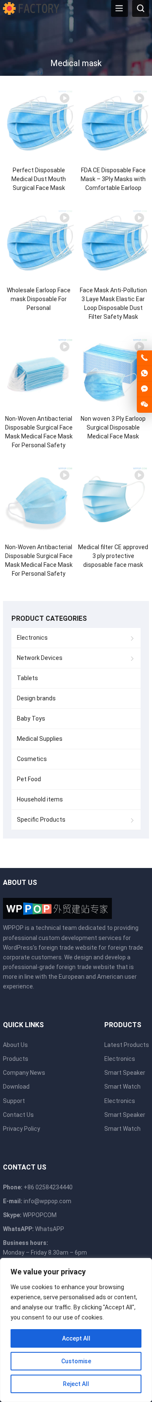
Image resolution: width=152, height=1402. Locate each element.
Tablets (27, 678)
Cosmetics (32, 759)
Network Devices (39, 657)
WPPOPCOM (40, 1215)
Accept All (76, 1338)
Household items (40, 799)
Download (16, 1086)
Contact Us (18, 1114)
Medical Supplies (39, 738)
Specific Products (41, 819)
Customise (76, 1361)
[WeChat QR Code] (144, 404)
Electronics (32, 637)
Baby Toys (31, 718)
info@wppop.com (47, 1201)
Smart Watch (122, 1086)
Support (14, 1101)
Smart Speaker (124, 1072)
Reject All (76, 1384)
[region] (76, 1330)
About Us (15, 1044)
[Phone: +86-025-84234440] (144, 358)
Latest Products (126, 1044)
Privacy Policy (21, 1128)
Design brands (36, 698)
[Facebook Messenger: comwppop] (144, 389)
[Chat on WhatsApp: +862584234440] (144, 373)
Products (15, 1058)
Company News (24, 1072)
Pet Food (29, 779)
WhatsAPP (49, 1229)
